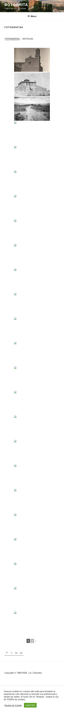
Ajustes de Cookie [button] (13, 705)
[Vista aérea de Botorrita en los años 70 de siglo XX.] (32, 256)
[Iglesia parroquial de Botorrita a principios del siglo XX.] (32, 305)
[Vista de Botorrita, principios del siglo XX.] (32, 476)
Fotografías (12, 38)
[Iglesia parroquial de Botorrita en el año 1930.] (32, 207)
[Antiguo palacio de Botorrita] (32, 231)
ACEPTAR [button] (30, 705)
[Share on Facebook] (6, 653)
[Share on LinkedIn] (16, 653)
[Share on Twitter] (11, 653)
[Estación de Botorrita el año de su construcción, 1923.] (32, 550)
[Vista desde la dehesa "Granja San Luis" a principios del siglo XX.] (32, 403)
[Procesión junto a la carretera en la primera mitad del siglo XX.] (32, 329)
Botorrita (16, 4)
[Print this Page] (21, 653)
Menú (33, 16)
